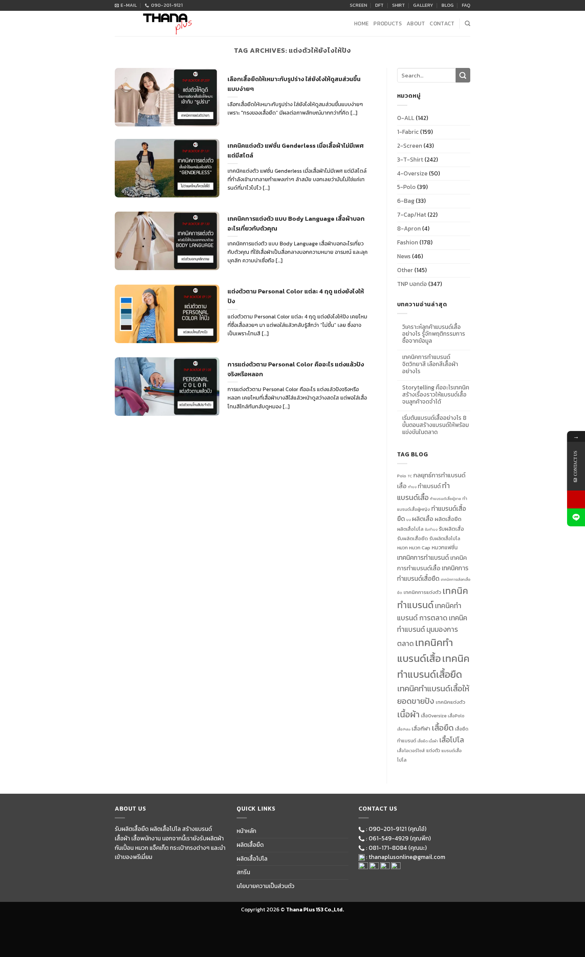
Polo (401, 476)
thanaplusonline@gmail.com (407, 857)
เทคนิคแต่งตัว (450, 702)
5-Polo (406, 187)
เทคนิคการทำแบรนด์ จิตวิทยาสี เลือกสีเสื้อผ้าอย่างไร (430, 364)
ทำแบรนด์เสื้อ (423, 491)
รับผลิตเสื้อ (451, 529)
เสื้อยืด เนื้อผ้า (427, 741)
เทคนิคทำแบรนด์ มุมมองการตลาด (432, 631)
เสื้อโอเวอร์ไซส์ (411, 750)
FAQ (466, 5)
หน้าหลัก (246, 831)
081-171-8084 (388, 847)
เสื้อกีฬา (421, 728)
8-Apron (409, 228)
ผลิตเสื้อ (422, 518)
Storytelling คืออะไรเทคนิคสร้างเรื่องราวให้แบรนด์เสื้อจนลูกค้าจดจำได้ (435, 394)
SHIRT (398, 5)
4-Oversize (412, 173)
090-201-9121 (388, 828)
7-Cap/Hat (411, 214)
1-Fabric (408, 131)
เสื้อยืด (443, 728)
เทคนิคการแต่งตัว (422, 592)
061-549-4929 (389, 838)
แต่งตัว (433, 750)
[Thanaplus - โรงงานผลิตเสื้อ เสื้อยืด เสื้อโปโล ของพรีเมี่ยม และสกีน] (165, 23)
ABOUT (416, 23)
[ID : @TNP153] (576, 517)
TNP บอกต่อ (412, 284)
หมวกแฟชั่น (445, 547)
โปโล (402, 760)
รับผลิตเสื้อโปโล (444, 538)
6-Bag (405, 200)
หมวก (402, 547)
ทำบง (412, 486)
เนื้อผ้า (408, 714)
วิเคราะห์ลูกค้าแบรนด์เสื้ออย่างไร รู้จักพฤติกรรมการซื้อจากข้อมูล (433, 334)
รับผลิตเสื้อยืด (412, 538)
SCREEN (358, 5)
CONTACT (442, 23)
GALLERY (423, 5)
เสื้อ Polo (403, 729)
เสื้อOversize (434, 715)
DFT (379, 5)
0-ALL (405, 118)
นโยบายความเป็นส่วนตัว (266, 886)
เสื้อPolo (456, 716)
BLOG (447, 5)
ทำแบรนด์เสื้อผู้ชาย (445, 499)
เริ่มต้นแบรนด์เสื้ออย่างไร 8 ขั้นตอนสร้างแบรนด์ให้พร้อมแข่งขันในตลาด (435, 425)
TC (410, 476)
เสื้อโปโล (451, 740)
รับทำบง (431, 529)
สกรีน (243, 872)
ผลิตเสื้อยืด (448, 519)
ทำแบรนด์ (429, 486)
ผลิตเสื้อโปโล (410, 529)
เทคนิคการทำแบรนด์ (423, 557)
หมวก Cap (419, 547)
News (404, 256)
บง (408, 519)
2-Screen (409, 145)
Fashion (407, 242)
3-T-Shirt (410, 159)
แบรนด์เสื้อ (451, 750)
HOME (361, 23)
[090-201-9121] (576, 499)
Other (405, 270)
